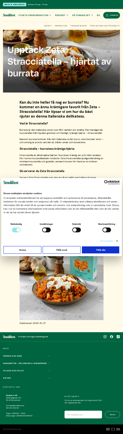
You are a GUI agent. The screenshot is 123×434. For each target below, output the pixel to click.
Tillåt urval (61, 250)
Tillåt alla (100, 250)
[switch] (46, 229)
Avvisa (22, 250)
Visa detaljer (106, 241)
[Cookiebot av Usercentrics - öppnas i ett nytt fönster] (106, 182)
